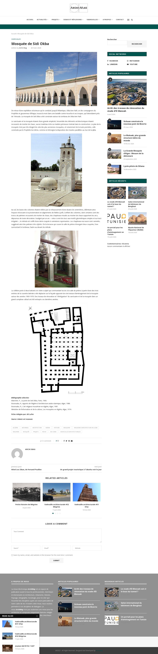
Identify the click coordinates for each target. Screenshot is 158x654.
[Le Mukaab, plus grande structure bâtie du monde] (114, 138)
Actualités (42, 20)
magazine (67, 428)
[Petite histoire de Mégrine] (26, 492)
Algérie (15, 428)
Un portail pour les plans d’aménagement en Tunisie (115, 230)
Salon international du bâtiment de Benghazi (136, 204)
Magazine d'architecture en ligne (85, 428)
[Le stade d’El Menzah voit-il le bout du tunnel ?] (116, 193)
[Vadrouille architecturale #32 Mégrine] (56, 492)
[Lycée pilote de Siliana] (114, 169)
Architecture (37, 428)
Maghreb (16, 432)
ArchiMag (25, 428)
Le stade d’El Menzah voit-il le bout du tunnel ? (116, 204)
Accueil (30, 20)
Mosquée (26, 432)
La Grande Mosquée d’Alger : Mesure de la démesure (133, 153)
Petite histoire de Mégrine (26, 504)
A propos (107, 20)
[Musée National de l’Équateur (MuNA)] (137, 218)
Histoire (57, 428)
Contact (120, 20)
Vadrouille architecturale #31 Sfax (86, 505)
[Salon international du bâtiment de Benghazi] (137, 193)
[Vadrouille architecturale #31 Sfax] (87, 492)
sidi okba (53, 432)
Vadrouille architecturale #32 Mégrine (56, 505)
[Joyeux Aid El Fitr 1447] (7, 648)
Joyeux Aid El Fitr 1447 (24, 646)
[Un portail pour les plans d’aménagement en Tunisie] (116, 218)
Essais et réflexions (73, 20)
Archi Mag (23, 48)
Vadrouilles (92, 20)
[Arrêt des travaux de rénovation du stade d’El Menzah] (127, 92)
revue (44, 432)
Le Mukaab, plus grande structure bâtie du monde (135, 138)
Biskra (48, 428)
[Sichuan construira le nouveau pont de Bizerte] (114, 124)
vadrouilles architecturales (70, 432)
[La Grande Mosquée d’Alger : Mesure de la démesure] (114, 154)
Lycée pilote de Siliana (134, 166)
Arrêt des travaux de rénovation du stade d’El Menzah (125, 109)
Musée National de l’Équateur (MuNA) (136, 228)
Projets (55, 20)
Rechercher (112, 39)
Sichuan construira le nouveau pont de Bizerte (135, 122)
